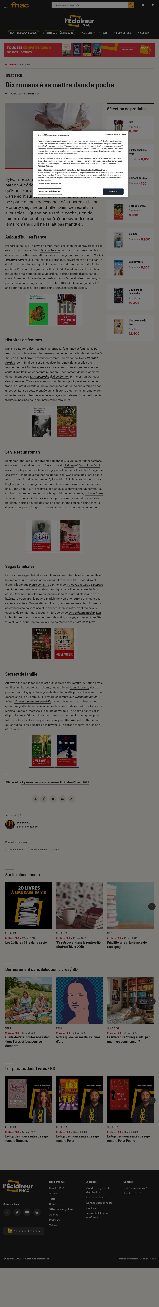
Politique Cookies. (45, 166)
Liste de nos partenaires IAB (49, 183)
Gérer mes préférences (49, 191)
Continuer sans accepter (115, 134)
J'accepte (113, 191)
